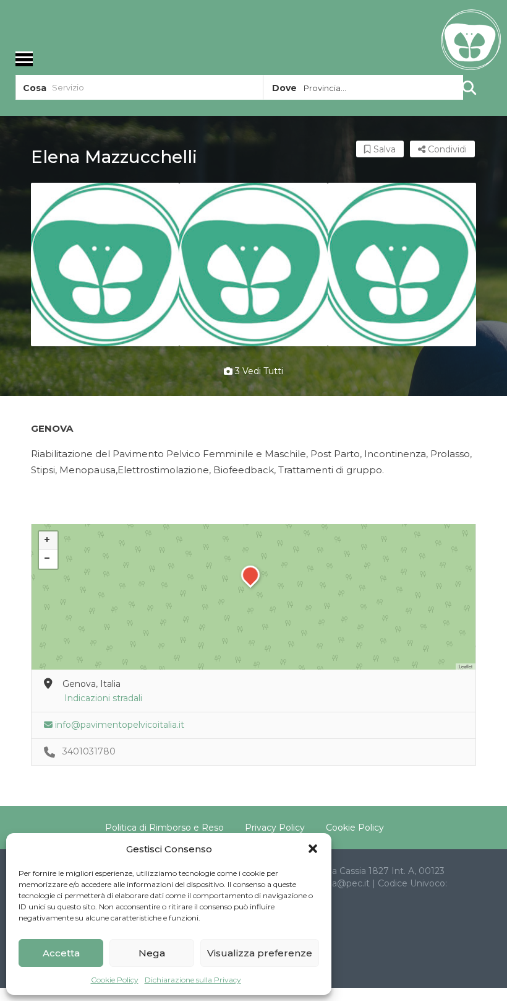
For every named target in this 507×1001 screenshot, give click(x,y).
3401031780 (89, 751)
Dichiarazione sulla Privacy (193, 979)
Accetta (61, 953)
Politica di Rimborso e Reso (164, 827)
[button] (313, 848)
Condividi (446, 149)
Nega (151, 953)
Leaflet (465, 666)
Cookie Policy (114, 979)
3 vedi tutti (257, 371)
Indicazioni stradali (103, 698)
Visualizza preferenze (259, 953)
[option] (105, 264)
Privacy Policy (275, 827)
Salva (383, 149)
